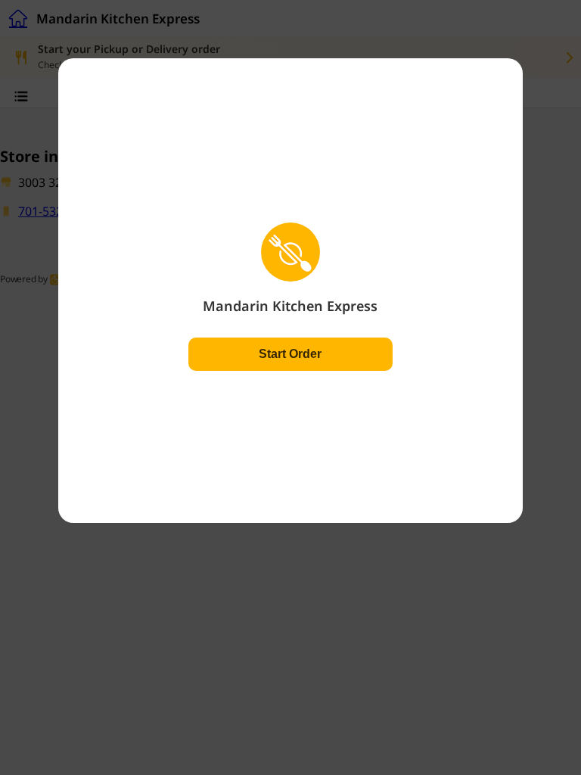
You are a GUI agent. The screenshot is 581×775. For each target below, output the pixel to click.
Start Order (290, 353)
